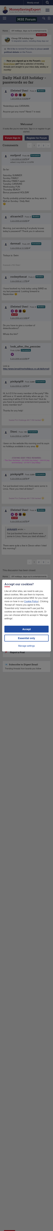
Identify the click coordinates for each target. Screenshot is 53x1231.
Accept (26, 629)
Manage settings (26, 645)
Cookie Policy (31, 601)
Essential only (26, 638)
